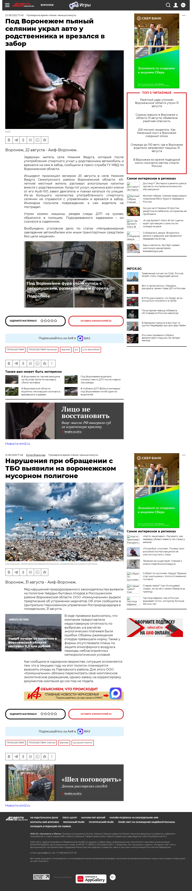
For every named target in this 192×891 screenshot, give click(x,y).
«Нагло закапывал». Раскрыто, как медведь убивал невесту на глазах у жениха (164, 539)
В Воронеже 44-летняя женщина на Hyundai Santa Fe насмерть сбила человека (40, 379)
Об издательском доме (44, 818)
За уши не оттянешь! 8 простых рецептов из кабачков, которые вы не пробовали (165, 211)
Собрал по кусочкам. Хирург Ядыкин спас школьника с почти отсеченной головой (164, 576)
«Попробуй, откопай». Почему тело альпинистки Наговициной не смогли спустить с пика (163, 551)
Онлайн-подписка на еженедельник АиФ (134, 818)
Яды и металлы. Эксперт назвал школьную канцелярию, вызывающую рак (161, 248)
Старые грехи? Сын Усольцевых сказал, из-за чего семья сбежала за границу (164, 588)
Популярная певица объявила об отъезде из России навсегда (160, 311)
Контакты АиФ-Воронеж (44, 822)
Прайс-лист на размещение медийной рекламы (146, 822)
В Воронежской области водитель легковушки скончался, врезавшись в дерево (41, 391)
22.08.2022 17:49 (14, 15)
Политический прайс (101, 822)
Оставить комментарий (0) (96, 321)
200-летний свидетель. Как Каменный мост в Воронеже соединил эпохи (156, 133)
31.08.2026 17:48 (14, 455)
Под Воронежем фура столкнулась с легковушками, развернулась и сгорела (67, 286)
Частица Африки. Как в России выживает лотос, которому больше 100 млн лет (163, 601)
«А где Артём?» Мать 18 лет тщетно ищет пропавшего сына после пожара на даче (163, 223)
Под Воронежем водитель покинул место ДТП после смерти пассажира (101, 379)
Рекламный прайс (74, 822)
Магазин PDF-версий (93, 818)
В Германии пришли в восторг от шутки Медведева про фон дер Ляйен (164, 324)
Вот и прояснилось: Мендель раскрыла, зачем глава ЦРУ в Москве (163, 287)
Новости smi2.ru (17, 444)
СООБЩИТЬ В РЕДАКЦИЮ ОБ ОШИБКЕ (50, 826)
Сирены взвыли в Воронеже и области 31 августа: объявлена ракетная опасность (157, 118)
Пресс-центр (69, 818)
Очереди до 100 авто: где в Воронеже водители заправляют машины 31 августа (157, 148)
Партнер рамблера (62, 877)
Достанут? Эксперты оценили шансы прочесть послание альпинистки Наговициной (164, 186)
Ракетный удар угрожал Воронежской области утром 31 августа (157, 103)
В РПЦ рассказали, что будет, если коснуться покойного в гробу (162, 299)
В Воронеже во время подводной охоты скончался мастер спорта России (156, 163)
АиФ (7, 131)
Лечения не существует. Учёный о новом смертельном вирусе (162, 562)
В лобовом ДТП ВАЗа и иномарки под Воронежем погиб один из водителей (100, 391)
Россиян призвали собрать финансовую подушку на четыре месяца (161, 338)
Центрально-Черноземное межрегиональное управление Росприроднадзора (51, 563)
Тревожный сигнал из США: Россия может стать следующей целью (162, 274)
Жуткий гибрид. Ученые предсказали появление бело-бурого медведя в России (165, 198)
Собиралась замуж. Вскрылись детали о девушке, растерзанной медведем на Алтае (162, 235)
